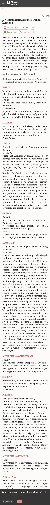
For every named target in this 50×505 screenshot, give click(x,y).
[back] (2, 9)
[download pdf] (47, 15)
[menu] (3, 3)
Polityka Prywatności (12, 495)
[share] (42, 15)
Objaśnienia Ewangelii (25, 74)
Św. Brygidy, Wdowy (33, 79)
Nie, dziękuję (7, 502)
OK (19, 502)
